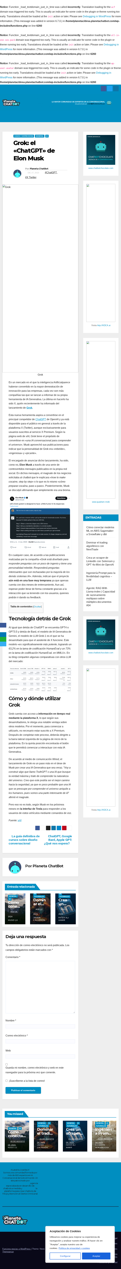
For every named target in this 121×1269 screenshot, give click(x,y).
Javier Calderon (39, 919)
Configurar (65, 1256)
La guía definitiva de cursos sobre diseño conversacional (24, 840)
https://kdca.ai (29, 1188)
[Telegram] (3, 644)
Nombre (11, 1020)
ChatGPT (40, 419)
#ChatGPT (51, 172)
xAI (19, 820)
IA (47, 136)
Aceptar (96, 1256)
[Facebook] (3, 625)
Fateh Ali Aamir (63, 919)
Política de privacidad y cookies (74, 1248)
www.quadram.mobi (101, 502)
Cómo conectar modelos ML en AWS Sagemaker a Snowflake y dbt (100, 531)
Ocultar (37, 606)
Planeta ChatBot (39, 168)
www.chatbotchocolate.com (100, 168)
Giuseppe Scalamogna (102, 1146)
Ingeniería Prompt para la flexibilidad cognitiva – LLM (100, 576)
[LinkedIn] (3, 634)
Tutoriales (39, 896)
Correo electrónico (17, 1035)
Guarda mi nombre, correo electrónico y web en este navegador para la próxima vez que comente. (35, 1070)
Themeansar (8, 1252)
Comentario (13, 957)
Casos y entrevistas (23, 136)
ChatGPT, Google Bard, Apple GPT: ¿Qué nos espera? (58, 840)
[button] (108, 116)
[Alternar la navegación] (115, 117)
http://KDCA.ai (103, 325)
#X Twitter (30, 177)
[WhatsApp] (3, 639)
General (39, 136)
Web (8, 1050)
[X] (3, 630)
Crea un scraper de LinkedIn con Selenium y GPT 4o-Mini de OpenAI (100, 561)
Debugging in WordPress (97, 16)
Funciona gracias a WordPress (16, 1249)
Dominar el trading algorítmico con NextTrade (97, 546)
